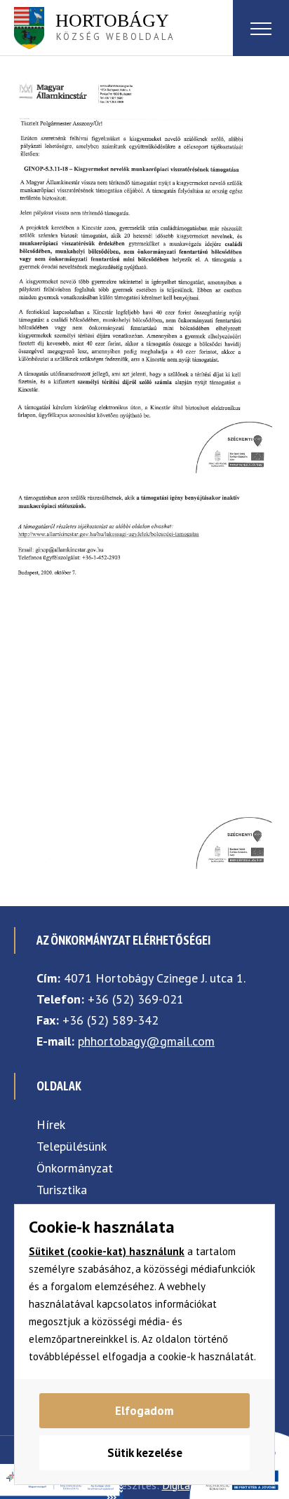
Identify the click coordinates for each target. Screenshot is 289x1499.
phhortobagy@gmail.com (146, 1041)
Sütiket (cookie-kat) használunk (106, 1251)
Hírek (50, 1124)
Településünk (71, 1146)
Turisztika (61, 1190)
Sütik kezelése (144, 1452)
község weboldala (115, 27)
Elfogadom (144, 1410)
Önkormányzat (74, 1168)
